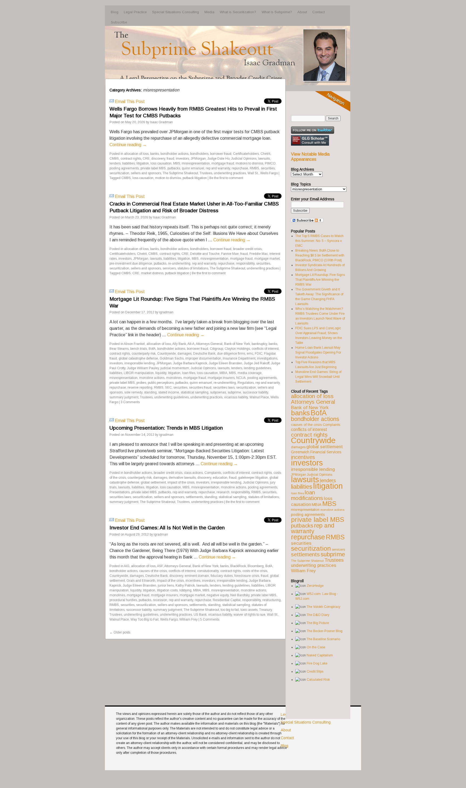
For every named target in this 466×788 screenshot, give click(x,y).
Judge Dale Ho (218, 158)
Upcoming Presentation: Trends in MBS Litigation (166, 428)
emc (250, 353)
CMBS (114, 158)
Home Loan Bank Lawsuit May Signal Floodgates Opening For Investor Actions (318, 352)
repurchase (240, 168)
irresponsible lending (139, 363)
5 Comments (209, 619)
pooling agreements (124, 168)
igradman (166, 312)
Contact (318, 12)
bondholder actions (174, 154)
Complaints (212, 473)
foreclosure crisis (246, 576)
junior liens (166, 585)
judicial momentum (174, 368)
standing (150, 392)
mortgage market (267, 259)
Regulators (246, 383)
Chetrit (265, 154)
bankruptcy (259, 344)
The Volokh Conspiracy (323, 607)
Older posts (119, 632)
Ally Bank (179, 344)
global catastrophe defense (138, 358)
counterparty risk (144, 353)
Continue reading (128, 144)
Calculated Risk (318, 679)
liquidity (160, 373)
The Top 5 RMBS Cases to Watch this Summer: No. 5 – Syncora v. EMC (319, 241)
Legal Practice (135, 12)
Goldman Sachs (172, 358)
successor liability (255, 392)
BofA (152, 349)
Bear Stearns (119, 349)
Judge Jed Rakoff (256, 363)
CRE (146, 158)
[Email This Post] (111, 101)
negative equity (218, 595)
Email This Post (130, 101)
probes (141, 383)
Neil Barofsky (239, 595)
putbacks (173, 168)
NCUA (241, 378)
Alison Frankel (134, 344)
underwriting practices (230, 173)
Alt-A (190, 344)
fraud (170, 158)
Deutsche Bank (204, 353)
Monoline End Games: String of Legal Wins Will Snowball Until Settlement (318, 376)
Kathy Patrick (185, 585)
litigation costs (167, 590)
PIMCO (270, 163)
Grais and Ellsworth (140, 581)
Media (209, 12)
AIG (126, 566)
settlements (194, 497)
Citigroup (216, 349)
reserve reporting (140, 387)
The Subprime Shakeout (180, 173)
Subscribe (119, 22)
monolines (174, 378)
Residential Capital (227, 600)
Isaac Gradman (161, 122)
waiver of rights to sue (249, 614)
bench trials (138, 349)
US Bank (200, 614)
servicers (169, 268)
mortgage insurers (221, 378)
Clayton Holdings (237, 349)
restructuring (271, 600)
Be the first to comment (226, 178)
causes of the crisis (153, 571)
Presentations (119, 492)
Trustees (206, 173)
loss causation (161, 163)
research (223, 492)
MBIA (223, 373)
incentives (193, 581)
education (220, 477)
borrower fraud (220, 154)
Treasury (265, 610)
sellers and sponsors (146, 173)
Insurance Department (239, 358)
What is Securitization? (238, 12)
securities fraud (200, 387)
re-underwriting (179, 263)
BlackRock (238, 566)
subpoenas (218, 392)
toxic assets (249, 610)
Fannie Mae (230, 254)
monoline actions (152, 378)
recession (160, 600)
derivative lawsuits (182, 477)
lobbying (185, 590)
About (302, 12)
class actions (193, 473)
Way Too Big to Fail (145, 619)
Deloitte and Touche (205, 254)
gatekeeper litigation (253, 477)
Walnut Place (259, 397)
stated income (168, 392)
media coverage (250, 373)
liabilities (128, 163)
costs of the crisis (254, 571)
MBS (176, 163)
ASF (160, 566)
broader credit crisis (247, 249)
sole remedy (133, 392)
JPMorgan (198, 158)
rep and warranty (218, 168)
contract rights (131, 158)
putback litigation (195, 178)
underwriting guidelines (171, 397)
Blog (114, 12)
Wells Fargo (269, 173)
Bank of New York (237, 344)
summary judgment (123, 397)
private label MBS (153, 168)
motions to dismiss (249, 163)
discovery (158, 158)
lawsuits (264, 158)
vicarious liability (236, 397)
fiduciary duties (222, 576)
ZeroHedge (315, 586)
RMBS (254, 168)
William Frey (188, 619)
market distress (152, 273)
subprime (234, 392)
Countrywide (166, 353)
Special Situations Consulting (175, 12)
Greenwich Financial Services (316, 452)
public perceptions (161, 383)
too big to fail (230, 610)
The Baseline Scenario (323, 639)
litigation (142, 163)
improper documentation (203, 358)
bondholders (199, 154)
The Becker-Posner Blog (324, 631)
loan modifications (307, 495)
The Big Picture (318, 623)
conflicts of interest (265, 349)
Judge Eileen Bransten (225, 363)
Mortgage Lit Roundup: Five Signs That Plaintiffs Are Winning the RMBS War (320, 279)
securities (268, 168)
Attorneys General (209, 344)
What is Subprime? (277, 12)
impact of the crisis (180, 482)
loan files (188, 373)
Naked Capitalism (320, 655)
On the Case (316, 647)
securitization (119, 173)
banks (154, 154)
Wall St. (253, 173)
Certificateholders (246, 154)
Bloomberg (256, 566)
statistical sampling (194, 392)
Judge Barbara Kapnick (190, 363)
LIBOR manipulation (139, 373)
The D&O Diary (318, 615)
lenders (115, 163)
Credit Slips (315, 671)
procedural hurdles (123, 600)
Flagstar (270, 353)
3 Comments (130, 402)
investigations (267, 358)
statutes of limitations (192, 268)
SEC (168, 387)
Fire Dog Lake (317, 663)
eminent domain (197, 576)
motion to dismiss (168, 178)
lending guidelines (257, 368)
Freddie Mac (258, 254)
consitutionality (208, 571)
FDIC (258, 353)
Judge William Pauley (143, 368)
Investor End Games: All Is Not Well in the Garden (167, 527)
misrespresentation (196, 163)
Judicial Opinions (243, 158)
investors (182, 158)
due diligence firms (231, 353)
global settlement (153, 482)
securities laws (224, 387)
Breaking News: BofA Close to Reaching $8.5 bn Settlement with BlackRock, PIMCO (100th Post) (319, 255)
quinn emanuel (193, 168)
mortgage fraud (222, 163)
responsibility (245, 263)
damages (184, 353)
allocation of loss (136, 154)
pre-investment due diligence (130, 263)
